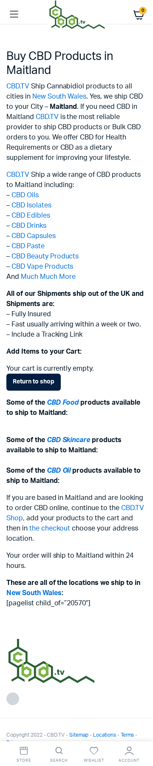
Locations (104, 735)
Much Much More (48, 276)
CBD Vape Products (42, 266)
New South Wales (59, 96)
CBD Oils (25, 195)
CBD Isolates (31, 205)
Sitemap (78, 735)
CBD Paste (28, 246)
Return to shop (33, 382)
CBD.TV (17, 86)
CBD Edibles (30, 215)
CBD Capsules (33, 236)
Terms (127, 735)
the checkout (50, 528)
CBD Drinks (28, 225)
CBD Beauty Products (45, 256)
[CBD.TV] (76, 14)
